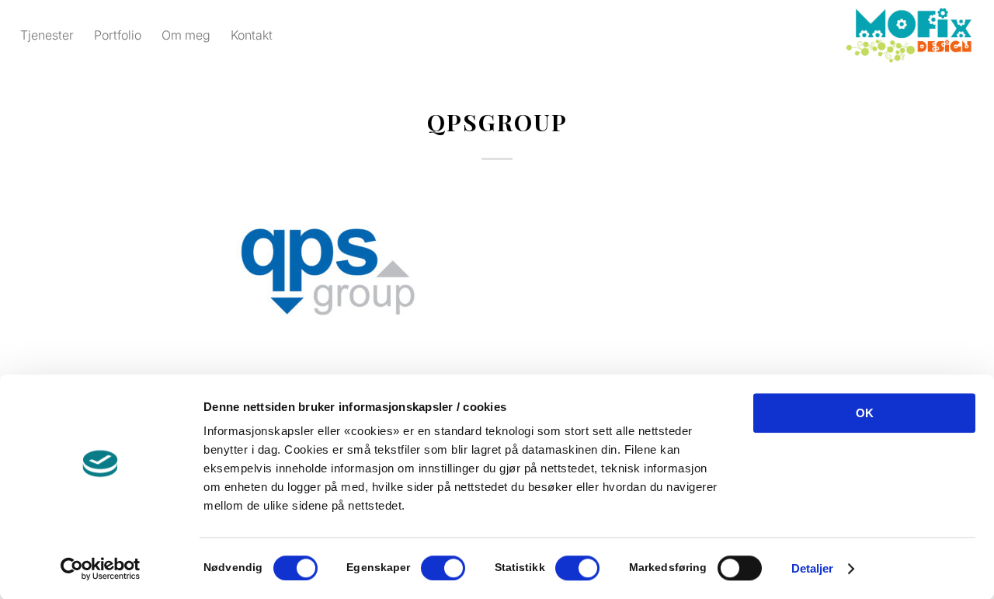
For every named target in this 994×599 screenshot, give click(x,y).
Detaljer (812, 568)
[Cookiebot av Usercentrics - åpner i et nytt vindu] (101, 568)
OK (865, 413)
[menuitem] (47, 35)
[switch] (443, 567)
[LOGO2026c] (909, 35)
